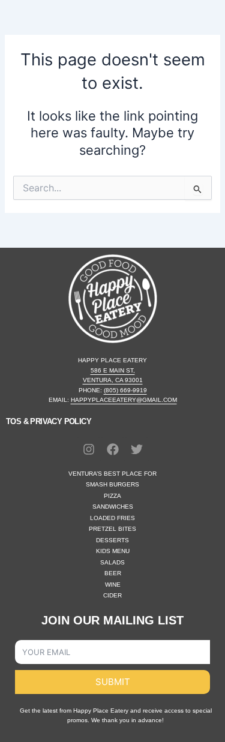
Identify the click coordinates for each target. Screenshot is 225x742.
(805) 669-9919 (125, 390)
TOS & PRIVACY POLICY (48, 421)
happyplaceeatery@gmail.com (124, 399)
